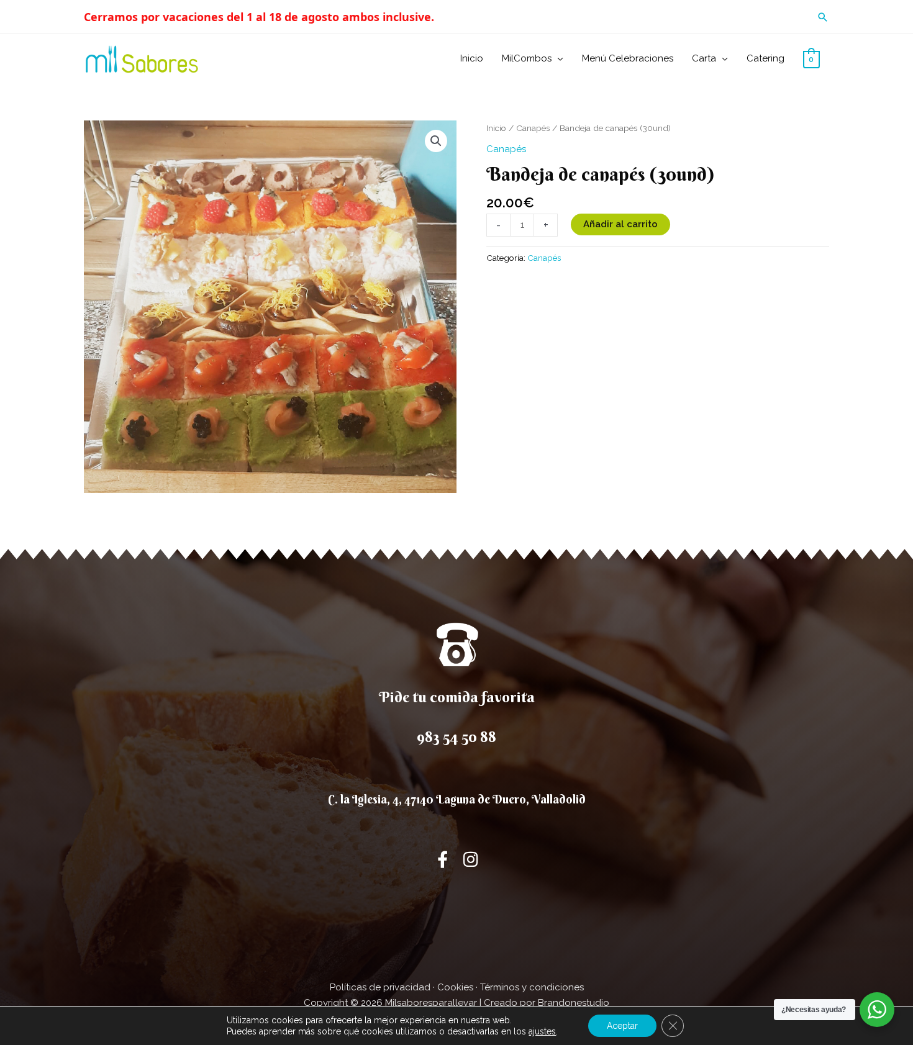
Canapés (533, 128)
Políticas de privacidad (380, 987)
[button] (823, 17)
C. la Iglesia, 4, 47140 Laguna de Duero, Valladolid (457, 799)
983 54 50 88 (456, 736)
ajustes (542, 1031)
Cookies (455, 987)
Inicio (496, 128)
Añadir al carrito (620, 224)
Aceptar (622, 1026)
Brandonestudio (573, 1002)
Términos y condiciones (532, 987)
